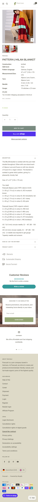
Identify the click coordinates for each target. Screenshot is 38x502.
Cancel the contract (9, 431)
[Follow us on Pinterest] (13, 462)
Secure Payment (11, 264)
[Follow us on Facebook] (4, 462)
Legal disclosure (8, 420)
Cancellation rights (8, 424)
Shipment (5, 391)
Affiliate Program (8, 411)
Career (4, 388)
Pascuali (5, 55)
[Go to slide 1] (16, 349)
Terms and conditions (9, 451)
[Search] (7, 4)
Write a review (19, 286)
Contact (5, 384)
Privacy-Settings (7, 439)
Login (4, 399)
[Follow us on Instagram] (9, 462)
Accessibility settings (9, 447)
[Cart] (35, 4)
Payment (5, 395)
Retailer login (6, 407)
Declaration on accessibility (11, 443)
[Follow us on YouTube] (17, 462)
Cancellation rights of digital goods (14, 428)
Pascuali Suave (7, 206)
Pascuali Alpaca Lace (9, 188)
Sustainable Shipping (13, 259)
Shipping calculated (17, 95)
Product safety (7, 247)
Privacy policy (7, 435)
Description (6, 158)
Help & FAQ (6, 380)
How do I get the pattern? (11, 241)
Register (5, 403)
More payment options (19, 139)
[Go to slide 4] (21, 349)
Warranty (10, 254)
